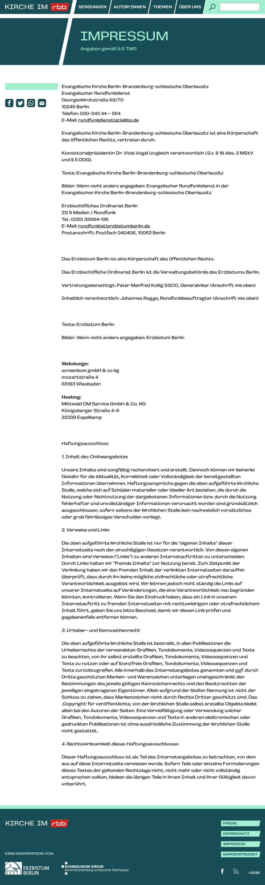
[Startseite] (37, 7)
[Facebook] (222, 871)
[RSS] (236, 871)
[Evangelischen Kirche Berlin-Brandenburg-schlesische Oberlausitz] (95, 868)
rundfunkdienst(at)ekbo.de (108, 120)
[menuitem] (92, 7)
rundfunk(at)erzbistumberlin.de (114, 226)
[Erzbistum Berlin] (27, 868)
